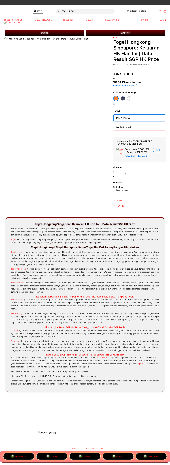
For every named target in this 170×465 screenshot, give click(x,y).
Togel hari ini (17, 283)
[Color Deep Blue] (123, 98)
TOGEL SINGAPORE (43, 20)
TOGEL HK (89, 20)
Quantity (117, 167)
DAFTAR (125, 33)
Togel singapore (18, 252)
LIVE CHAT (153, 456)
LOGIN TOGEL (123, 118)
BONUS (119, 455)
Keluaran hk (16, 299)
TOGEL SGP (68, 20)
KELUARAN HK (112, 20)
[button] (13, 20)
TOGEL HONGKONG (13, 20)
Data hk (14, 330)
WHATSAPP (20, 455)
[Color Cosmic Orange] (116, 98)
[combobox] (85, 11)
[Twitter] (119, 207)
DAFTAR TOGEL (123, 127)
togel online (142, 364)
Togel (13, 239)
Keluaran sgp (17, 313)
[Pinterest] (124, 207)
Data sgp (15, 341)
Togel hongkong (18, 269)
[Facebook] (115, 207)
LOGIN (44, 33)
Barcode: (133, 65)
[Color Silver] (129, 98)
